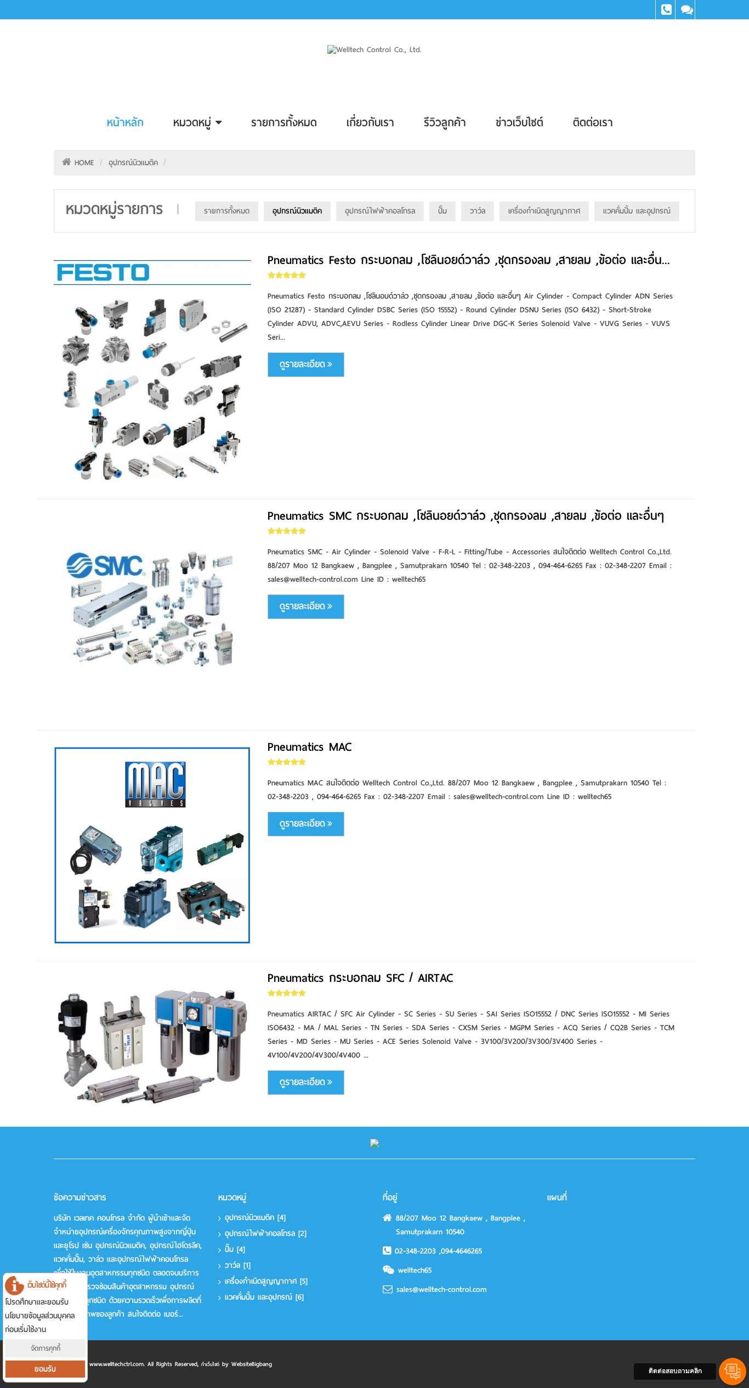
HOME (84, 162)
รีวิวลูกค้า (445, 122)
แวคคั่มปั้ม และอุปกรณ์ (264, 1297)
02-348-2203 (417, 1251)
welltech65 (415, 1270)
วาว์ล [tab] (477, 211)
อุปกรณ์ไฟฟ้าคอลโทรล (266, 1233)
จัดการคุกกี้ (45, 1348)
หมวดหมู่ (194, 122)
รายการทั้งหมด (284, 122)
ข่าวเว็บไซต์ (519, 122)
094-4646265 (461, 1251)
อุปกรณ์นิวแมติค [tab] (297, 211)
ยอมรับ (45, 1369)
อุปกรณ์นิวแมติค (133, 162)
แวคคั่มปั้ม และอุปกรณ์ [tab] (637, 211)
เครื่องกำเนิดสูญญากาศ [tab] (544, 211)
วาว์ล (238, 1265)
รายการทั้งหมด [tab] (226, 211)
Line (685, 9)
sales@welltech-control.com (441, 1289)
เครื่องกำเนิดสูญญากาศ (266, 1281)
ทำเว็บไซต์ (210, 1364)
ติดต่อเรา (593, 122)
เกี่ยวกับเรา (370, 122)
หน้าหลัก (125, 122)
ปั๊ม (235, 1249)
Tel (665, 9)
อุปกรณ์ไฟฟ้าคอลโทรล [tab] (380, 211)
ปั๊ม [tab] (442, 211)
